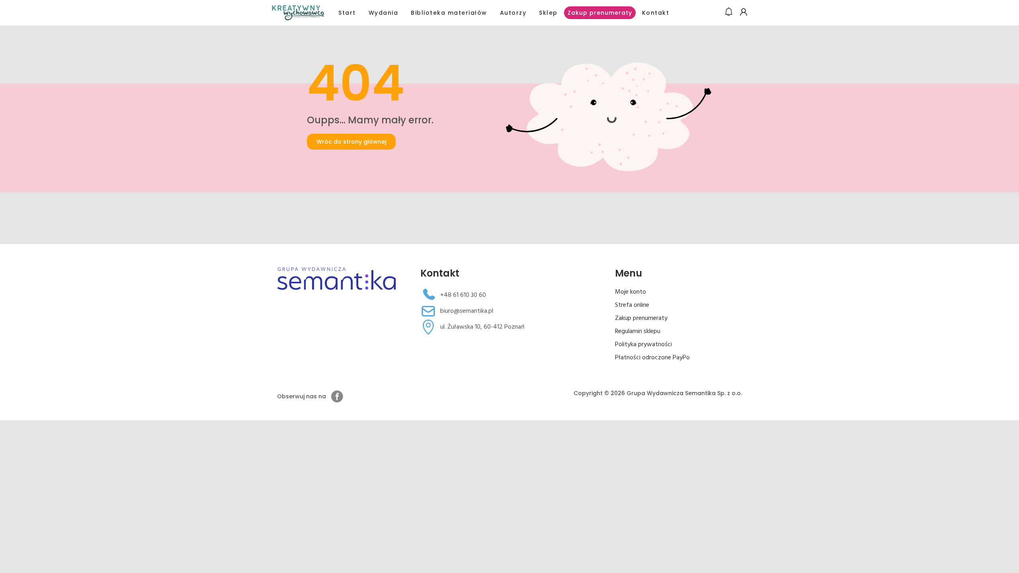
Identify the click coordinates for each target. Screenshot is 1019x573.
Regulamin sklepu (637, 331)
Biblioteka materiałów (449, 13)
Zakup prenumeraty (600, 13)
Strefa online (632, 305)
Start (347, 13)
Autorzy (513, 13)
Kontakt (656, 13)
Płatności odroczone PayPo (652, 358)
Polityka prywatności (643, 344)
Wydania (383, 13)
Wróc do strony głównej (351, 142)
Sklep (548, 13)
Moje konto (630, 292)
